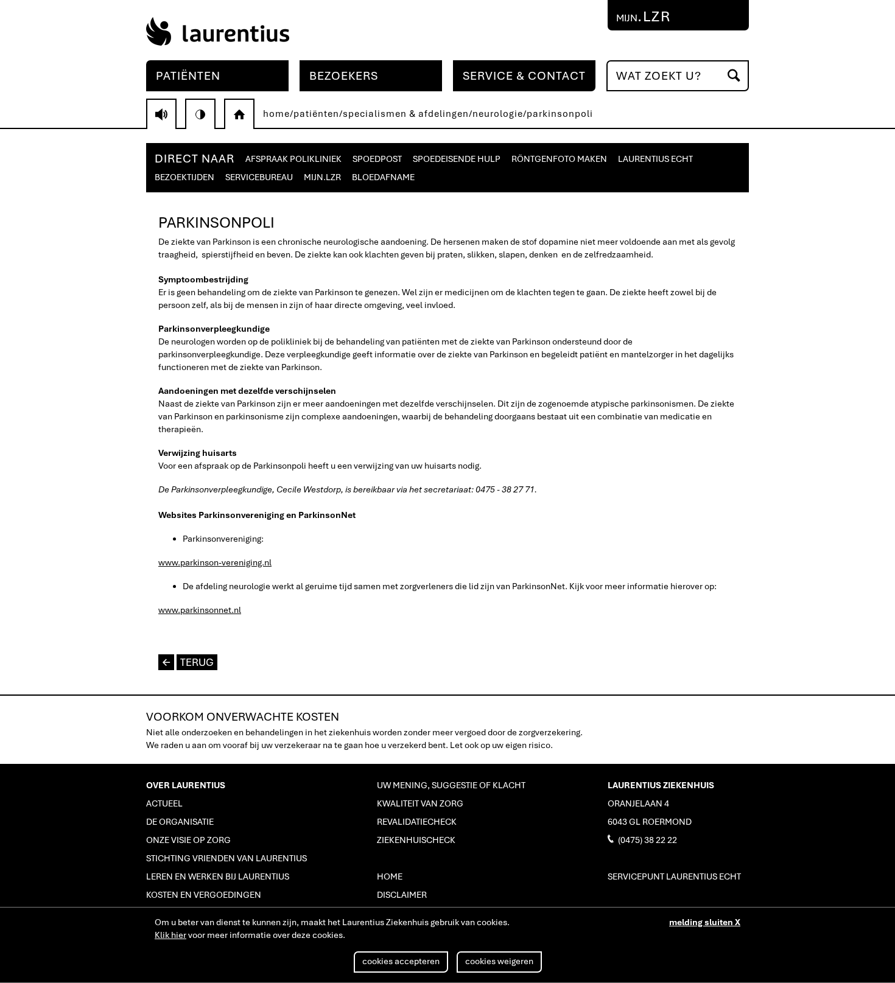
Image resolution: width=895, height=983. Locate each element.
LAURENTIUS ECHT (655, 158)
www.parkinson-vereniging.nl (215, 562)
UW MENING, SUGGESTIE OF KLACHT (451, 785)
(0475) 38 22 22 (642, 839)
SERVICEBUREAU (259, 177)
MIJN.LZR (322, 177)
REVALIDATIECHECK (417, 821)
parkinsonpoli (560, 114)
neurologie (497, 114)
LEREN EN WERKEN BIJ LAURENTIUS (217, 876)
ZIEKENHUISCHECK (416, 839)
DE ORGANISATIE (180, 821)
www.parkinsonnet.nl (199, 609)
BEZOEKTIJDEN (184, 177)
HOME (389, 876)
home (276, 114)
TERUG (188, 662)
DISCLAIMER (402, 894)
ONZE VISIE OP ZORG (188, 839)
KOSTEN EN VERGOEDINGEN (203, 894)
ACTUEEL (164, 803)
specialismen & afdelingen (406, 114)
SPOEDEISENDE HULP (456, 158)
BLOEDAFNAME (383, 177)
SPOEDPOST (377, 158)
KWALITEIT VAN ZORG (420, 803)
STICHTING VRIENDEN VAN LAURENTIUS (226, 858)
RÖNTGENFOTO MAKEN (559, 158)
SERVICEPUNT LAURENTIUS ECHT (674, 876)
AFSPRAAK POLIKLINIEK (293, 158)
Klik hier (170, 934)
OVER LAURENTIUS (185, 785)
